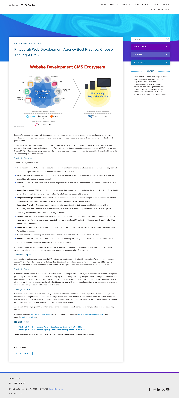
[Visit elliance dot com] (22, 4)
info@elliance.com (56, 389)
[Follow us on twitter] (163, 389)
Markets (138, 4)
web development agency (41, 314)
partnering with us (29, 317)
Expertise (113, 4)
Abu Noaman (20, 43)
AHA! (156, 4)
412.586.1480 (43, 389)
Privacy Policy (15, 378)
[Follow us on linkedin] (158, 389)
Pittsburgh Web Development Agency (35, 334)
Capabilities (126, 4)
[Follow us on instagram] (154, 389)
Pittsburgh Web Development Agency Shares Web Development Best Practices (51, 329)
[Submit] (168, 39)
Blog (153, 9)
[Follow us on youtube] (167, 389)
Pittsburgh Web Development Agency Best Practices (73, 334)
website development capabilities (90, 314)
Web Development (23, 353)
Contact (165, 4)
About (148, 4)
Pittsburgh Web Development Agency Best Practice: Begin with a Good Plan (50, 327)
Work (103, 4)
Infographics (163, 9)
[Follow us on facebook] (149, 389)
